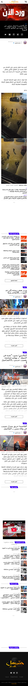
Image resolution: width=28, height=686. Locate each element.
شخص (7, 185)
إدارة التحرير (17, 43)
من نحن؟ (7, 677)
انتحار (11, 185)
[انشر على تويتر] (18, 34)
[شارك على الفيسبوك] (22, 34)
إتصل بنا (21, 677)
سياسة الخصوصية (14, 677)
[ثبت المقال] (14, 34)
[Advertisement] (14, 55)
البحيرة (15, 185)
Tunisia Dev (14, 684)
